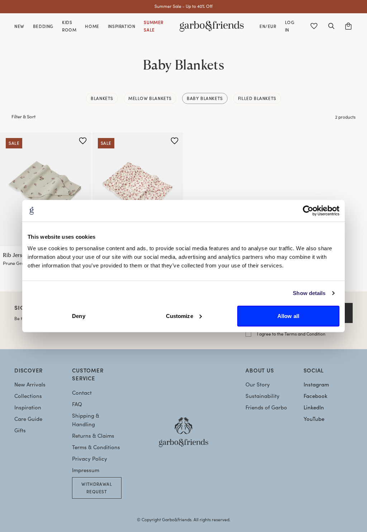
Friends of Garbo (266, 407)
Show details (309, 293)
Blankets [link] (102, 98)
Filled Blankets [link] (257, 98)
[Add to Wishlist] (82, 140)
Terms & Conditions (96, 447)
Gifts (20, 430)
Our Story (258, 384)
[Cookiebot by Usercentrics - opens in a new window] (308, 210)
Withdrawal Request (96, 487)
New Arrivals (30, 384)
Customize (179, 316)
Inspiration (27, 407)
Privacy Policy (89, 458)
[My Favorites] (314, 26)
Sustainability (263, 395)
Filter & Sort (23, 116)
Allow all (288, 316)
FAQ (77, 404)
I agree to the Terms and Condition (291, 334)
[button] (331, 26)
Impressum (85, 470)
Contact (82, 392)
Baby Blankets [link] (205, 98)
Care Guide (28, 418)
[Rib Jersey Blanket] (45, 189)
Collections (28, 395)
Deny (78, 316)
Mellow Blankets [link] (150, 98)
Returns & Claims (93, 435)
